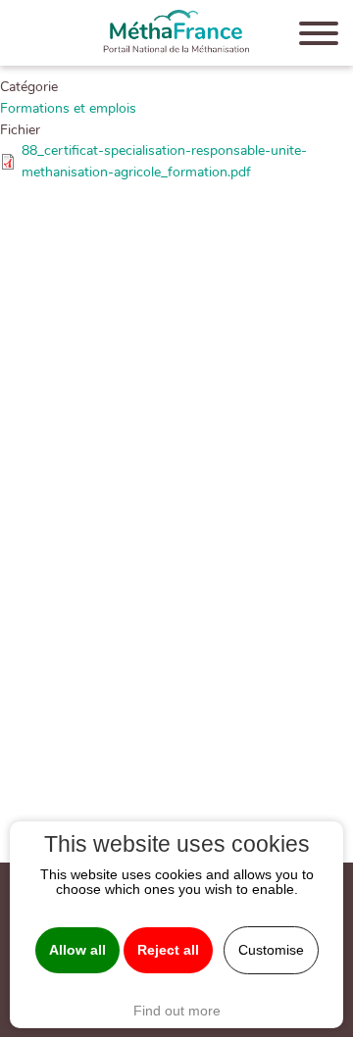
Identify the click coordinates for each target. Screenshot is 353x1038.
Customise (271, 950)
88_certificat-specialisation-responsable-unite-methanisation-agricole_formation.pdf (164, 160)
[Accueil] (176, 33)
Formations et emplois (68, 108)
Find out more (177, 1010)
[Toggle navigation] (318, 37)
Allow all (77, 950)
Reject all (168, 950)
